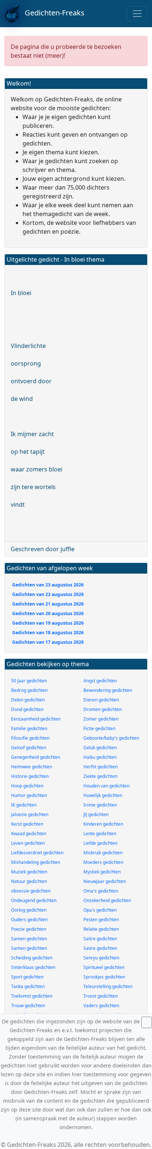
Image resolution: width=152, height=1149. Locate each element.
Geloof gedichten (28, 747)
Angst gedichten (100, 681)
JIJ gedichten (95, 814)
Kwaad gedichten (28, 833)
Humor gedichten (29, 795)
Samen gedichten (29, 939)
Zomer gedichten (100, 719)
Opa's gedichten (100, 910)
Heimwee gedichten (31, 767)
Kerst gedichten (27, 824)
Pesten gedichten (101, 919)
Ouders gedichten (29, 919)
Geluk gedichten (100, 747)
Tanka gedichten (28, 986)
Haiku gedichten (100, 757)
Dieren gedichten (101, 700)
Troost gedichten (100, 996)
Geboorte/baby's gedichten (111, 738)
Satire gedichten (100, 939)
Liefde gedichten (100, 843)
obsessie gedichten (31, 891)
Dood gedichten (27, 709)
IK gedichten (24, 805)
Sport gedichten (27, 977)
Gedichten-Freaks (51, 13)
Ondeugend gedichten (33, 900)
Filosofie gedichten (30, 738)
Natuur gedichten (29, 881)
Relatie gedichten (101, 929)
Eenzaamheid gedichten (36, 719)
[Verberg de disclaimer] (146, 1022)
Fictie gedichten (99, 728)
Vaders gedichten (101, 1005)
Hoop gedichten (27, 786)
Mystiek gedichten (102, 872)
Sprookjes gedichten (104, 977)
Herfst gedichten (100, 767)
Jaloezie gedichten (29, 814)
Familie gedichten (29, 728)
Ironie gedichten (100, 805)
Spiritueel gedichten (103, 967)
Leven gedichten (28, 843)
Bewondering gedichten (107, 690)
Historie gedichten (30, 776)
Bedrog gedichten (29, 690)
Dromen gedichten (102, 709)
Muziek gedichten (29, 872)
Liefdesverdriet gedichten (37, 853)
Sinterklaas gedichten (33, 967)
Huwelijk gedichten (102, 795)
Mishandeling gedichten (35, 862)
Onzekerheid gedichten (107, 900)
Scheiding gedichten (31, 958)
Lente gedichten (99, 833)
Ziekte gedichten (100, 776)
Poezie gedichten (28, 929)
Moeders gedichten (103, 862)
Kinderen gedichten (103, 824)
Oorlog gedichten (28, 910)
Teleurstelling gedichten (107, 986)
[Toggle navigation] (137, 13)
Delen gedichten (28, 700)
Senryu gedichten (101, 958)
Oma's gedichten (100, 891)
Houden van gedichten (106, 786)
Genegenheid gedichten (35, 757)
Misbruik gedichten (102, 853)
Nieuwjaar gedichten (104, 881)
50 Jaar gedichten (29, 681)
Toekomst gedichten (31, 996)
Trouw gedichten (28, 1005)
